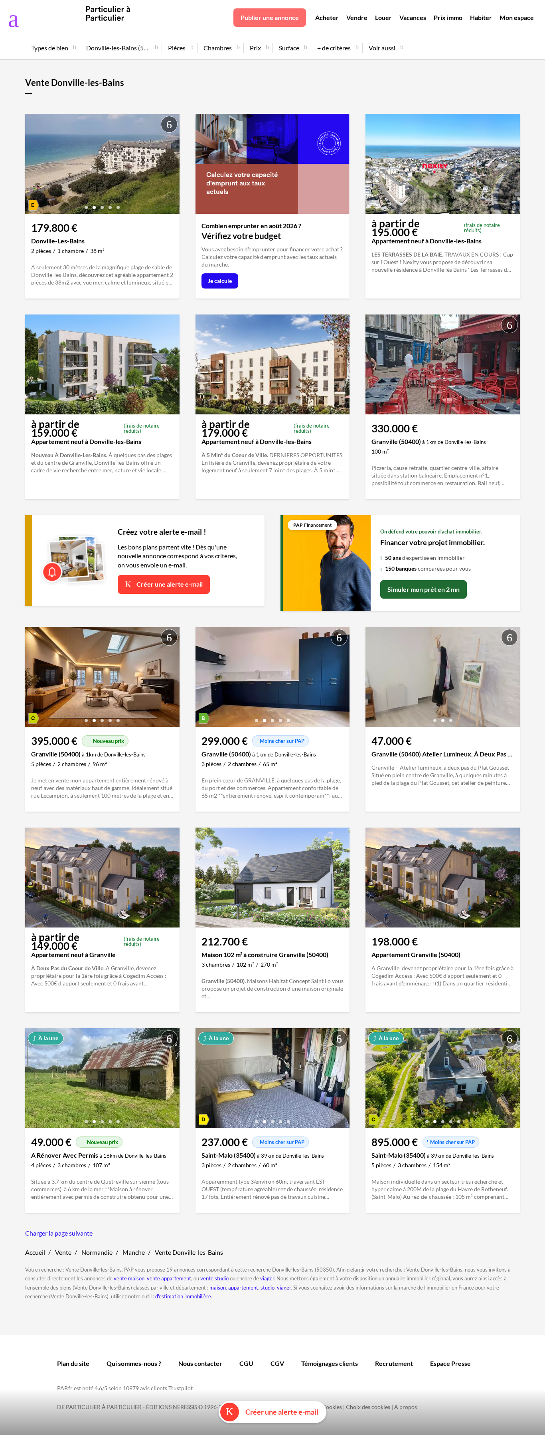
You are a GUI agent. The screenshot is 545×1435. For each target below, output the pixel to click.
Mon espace (517, 17)
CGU (246, 1363)
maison (217, 1287)
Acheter (327, 17)
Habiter (481, 17)
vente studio (214, 1278)
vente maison (129, 1278)
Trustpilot (180, 1388)
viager (267, 1278)
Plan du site (73, 1363)
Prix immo (448, 17)
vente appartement (169, 1278)
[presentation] (33, 166)
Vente (63, 1252)
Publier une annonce (270, 17)
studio (267, 1287)
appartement (243, 1287)
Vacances (412, 17)
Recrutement (394, 1363)
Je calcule (220, 280)
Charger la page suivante (59, 1233)
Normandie (97, 1252)
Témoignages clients (329, 1363)
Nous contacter (200, 1363)
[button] (86, 204)
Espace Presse (450, 1363)
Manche (133, 1252)
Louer (383, 17)
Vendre (356, 17)
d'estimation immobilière (183, 1296)
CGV (277, 1363)
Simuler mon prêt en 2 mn (423, 589)
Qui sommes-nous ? (134, 1363)
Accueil (35, 1252)
